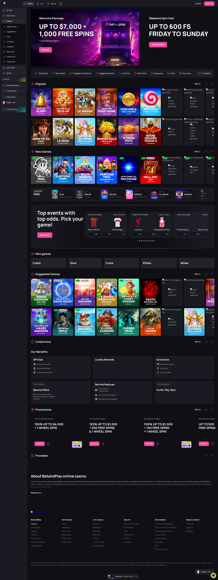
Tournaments (36, 545)
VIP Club (34, 535)
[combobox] (204, 572)
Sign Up (45, 50)
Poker (95, 538)
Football (127, 542)
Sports (34, 531)
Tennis (127, 538)
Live (125, 531)
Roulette (96, 531)
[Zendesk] (213, 575)
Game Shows (98, 542)
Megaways (66, 535)
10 (154, 240)
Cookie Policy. (127, 576)
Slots (64, 524)
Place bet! (45, 235)
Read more (36, 492)
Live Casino (35, 527)
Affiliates (189, 531)
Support (189, 527)
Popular (96, 524)
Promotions (36, 538)
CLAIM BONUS (158, 44)
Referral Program (38, 542)
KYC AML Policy (161, 549)
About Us (190, 524)
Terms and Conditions (164, 524)
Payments (159, 542)
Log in (198, 4)
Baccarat (97, 535)
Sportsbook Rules (131, 524)
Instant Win (66, 538)
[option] (41, 73)
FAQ (156, 545)
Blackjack (97, 527)
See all (197, 84)
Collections (66, 542)
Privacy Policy (160, 535)
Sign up (209, 4)
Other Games (98, 545)
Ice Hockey (128, 535)
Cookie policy (160, 538)
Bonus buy (66, 531)
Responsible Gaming (163, 531)
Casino (34, 524)
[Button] (60, 3)
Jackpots (66, 527)
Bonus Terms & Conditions (166, 527)
